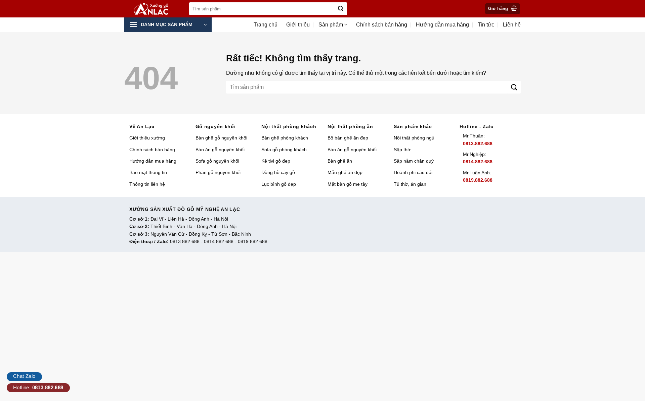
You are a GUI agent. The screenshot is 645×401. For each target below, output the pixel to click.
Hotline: (38, 387)
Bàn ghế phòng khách (284, 137)
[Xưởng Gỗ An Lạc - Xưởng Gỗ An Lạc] (155, 8)
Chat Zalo (24, 376)
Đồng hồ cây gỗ (278, 172)
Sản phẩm (330, 24)
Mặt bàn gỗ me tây (348, 184)
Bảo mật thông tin (148, 172)
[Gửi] (340, 8)
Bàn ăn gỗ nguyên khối (220, 149)
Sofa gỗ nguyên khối (217, 161)
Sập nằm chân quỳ (414, 161)
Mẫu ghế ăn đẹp (345, 172)
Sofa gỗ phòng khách (284, 149)
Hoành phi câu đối (413, 172)
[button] (502, 8)
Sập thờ (402, 149)
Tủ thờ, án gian (410, 184)
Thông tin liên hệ (147, 184)
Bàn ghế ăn (340, 161)
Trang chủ (265, 24)
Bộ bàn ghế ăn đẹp (348, 137)
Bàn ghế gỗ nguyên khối (221, 137)
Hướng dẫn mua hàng (442, 24)
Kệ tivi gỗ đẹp (275, 161)
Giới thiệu (298, 24)
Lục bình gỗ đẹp (278, 184)
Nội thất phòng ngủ (414, 137)
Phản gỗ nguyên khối (218, 172)
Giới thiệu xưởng (147, 137)
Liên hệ (512, 24)
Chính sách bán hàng (381, 24)
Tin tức (486, 24)
